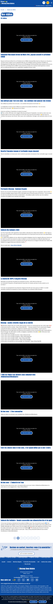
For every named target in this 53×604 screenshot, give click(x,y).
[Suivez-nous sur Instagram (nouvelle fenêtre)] (32, 580)
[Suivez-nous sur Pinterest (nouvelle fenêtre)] (36, 580)
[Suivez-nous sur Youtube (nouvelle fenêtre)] (27, 580)
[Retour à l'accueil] (4, 2)
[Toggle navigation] (51, 3)
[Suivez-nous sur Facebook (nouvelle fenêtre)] (19, 580)
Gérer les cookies (26, 40)
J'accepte (42, 601)
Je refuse (33, 601)
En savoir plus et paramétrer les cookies (17, 601)
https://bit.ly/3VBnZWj (16, 245)
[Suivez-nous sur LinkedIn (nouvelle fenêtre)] (23, 580)
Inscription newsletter (27, 553)
